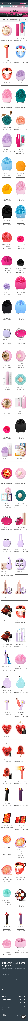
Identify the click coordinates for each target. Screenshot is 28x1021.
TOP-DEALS (23, 3)
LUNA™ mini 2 (7, 268)
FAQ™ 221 (20, 759)
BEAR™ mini (6, 340)
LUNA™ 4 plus (7, 105)
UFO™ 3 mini (20, 481)
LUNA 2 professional (20, 292)
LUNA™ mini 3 (7, 197)
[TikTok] (20, 1009)
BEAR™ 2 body (21, 572)
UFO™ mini (20, 387)
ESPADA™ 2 (20, 38)
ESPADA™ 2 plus (20, 644)
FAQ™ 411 (20, 903)
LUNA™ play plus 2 (7, 244)
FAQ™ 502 (7, 803)
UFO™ (7, 411)
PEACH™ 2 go (7, 712)
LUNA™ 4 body (7, 127)
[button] (23, 1017)
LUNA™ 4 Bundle (7, 459)
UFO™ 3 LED (6, 481)
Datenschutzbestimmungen (9, 984)
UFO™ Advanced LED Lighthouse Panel (20, 851)
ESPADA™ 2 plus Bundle (6, 667)
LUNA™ (21, 316)
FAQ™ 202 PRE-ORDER (6, 621)
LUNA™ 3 (20, 221)
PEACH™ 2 (7, 60)
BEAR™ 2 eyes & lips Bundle (6, 572)
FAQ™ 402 (7, 927)
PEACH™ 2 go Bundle (20, 713)
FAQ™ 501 (20, 803)
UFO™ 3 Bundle (20, 459)
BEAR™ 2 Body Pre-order (20, 597)
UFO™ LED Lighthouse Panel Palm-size (7, 849)
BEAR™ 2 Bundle (20, 527)
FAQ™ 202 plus (20, 877)
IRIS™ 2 (21, 149)
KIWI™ (20, 690)
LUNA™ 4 (6, 149)
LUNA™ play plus (20, 244)
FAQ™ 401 (20, 927)
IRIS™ (20, 411)
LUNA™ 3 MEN (7, 221)
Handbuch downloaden (20, 152)
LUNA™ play (7, 435)
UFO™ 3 (7, 38)
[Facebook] (24, 999)
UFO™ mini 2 (20, 363)
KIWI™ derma (7, 690)
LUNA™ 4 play (7, 950)
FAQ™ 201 (20, 60)
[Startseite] (14, 7)
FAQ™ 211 (6, 736)
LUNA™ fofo (20, 666)
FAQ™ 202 (7, 83)
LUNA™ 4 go (20, 127)
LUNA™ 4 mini (21, 83)
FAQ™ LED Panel (7, 825)
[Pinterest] (24, 1006)
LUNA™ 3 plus (20, 197)
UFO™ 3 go (20, 503)
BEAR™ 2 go (6, 549)
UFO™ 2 (7, 363)
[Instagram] (20, 999)
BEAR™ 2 (6, 527)
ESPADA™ (7, 387)
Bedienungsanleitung (8, 40)
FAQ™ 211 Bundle (7, 759)
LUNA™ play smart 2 (20, 173)
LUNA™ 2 (6, 173)
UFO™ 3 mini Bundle (6, 504)
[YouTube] (24, 1003)
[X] (20, 1003)
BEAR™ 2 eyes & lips (20, 549)
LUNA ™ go (7, 292)
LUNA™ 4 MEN (21, 105)
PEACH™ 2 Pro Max (20, 781)
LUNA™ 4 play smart (6, 900)
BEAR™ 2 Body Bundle (7, 597)
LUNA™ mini (20, 950)
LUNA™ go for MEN (20, 268)
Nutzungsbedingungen (6, 985)
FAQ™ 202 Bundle (21, 620)
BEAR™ (21, 340)
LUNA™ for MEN (20, 435)
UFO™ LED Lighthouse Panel (7, 878)
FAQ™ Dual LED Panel (20, 826)
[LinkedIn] (20, 1006)
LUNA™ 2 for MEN (7, 316)
